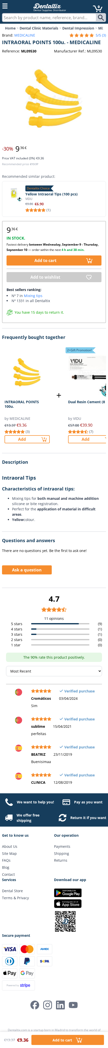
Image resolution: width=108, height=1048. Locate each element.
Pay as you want (88, 802)
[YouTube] (73, 1005)
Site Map (9, 853)
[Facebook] (34, 1005)
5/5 (101, 35)
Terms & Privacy (15, 897)
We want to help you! (35, 802)
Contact (8, 874)
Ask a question (27, 570)
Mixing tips (33, 295)
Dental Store (12, 890)
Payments (62, 846)
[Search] (101, 18)
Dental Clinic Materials (39, 28)
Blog (5, 867)
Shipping (61, 853)
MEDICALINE (24, 35)
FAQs (6, 860)
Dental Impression (78, 28)
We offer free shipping (28, 818)
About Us (9, 846)
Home (10, 28)
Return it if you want (88, 817)
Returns (60, 860)
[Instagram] (47, 1005)
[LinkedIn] (60, 1005)
